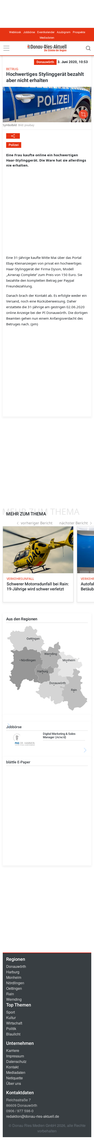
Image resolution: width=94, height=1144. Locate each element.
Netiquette (14, 1077)
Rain (10, 993)
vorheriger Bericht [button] (36, 523)
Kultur (11, 1017)
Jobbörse (29, 32)
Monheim (13, 977)
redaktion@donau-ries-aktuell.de (32, 1116)
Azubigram (63, 32)
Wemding (14, 999)
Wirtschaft (14, 1023)
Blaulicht (13, 1034)
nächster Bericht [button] (73, 523)
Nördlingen (15, 982)
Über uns (13, 1083)
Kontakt (12, 1067)
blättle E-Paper (18, 762)
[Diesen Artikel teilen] (13, 136)
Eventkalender (46, 32)
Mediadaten (47, 37)
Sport (10, 1012)
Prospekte (79, 32)
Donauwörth (16, 966)
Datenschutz (16, 1061)
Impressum (15, 1056)
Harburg (12, 971)
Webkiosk (15, 32)
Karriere (12, 1050)
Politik (11, 1028)
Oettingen (14, 988)
